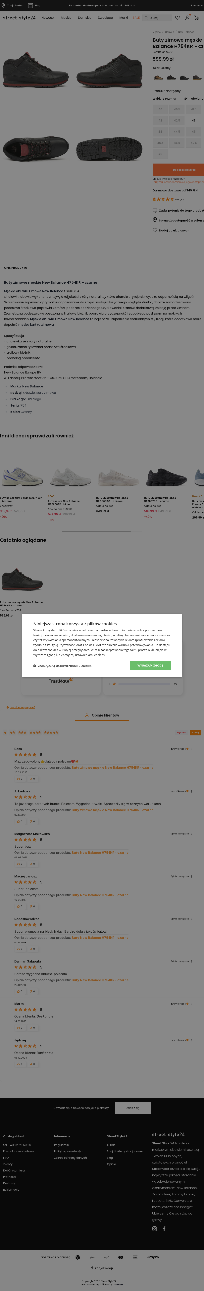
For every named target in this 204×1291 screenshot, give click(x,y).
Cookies (88, 645)
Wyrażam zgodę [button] (150, 666)
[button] (62, 666)
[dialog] (102, 645)
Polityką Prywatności (61, 645)
